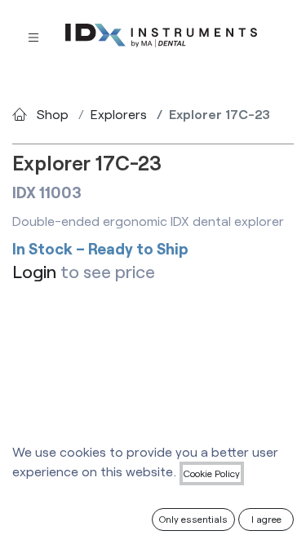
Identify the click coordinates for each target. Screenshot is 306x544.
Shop (53, 114)
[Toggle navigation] (33, 36)
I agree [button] (266, 518)
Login (34, 271)
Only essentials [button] (193, 518)
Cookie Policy (212, 473)
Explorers (119, 114)
